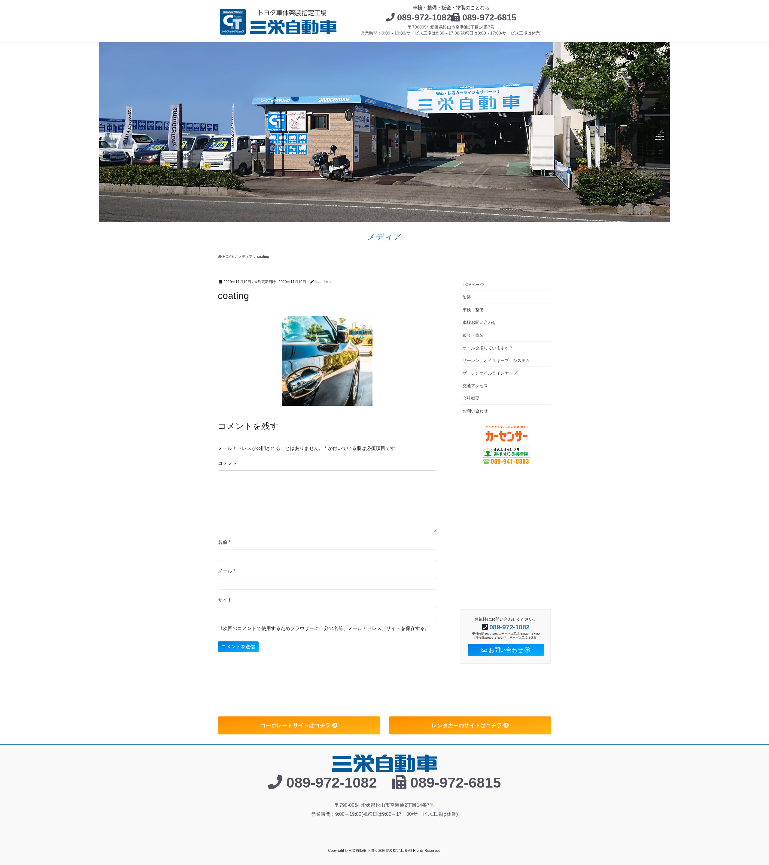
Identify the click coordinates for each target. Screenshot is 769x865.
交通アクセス (475, 385)
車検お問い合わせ (479, 322)
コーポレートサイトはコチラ (296, 725)
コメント (227, 463)
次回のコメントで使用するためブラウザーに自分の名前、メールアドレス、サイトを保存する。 (326, 628)
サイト (225, 599)
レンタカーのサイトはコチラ (467, 725)
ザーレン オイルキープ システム (496, 360)
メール (226, 571)
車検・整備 (473, 309)
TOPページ (473, 284)
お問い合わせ (475, 410)
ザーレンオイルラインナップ (490, 373)
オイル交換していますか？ (488, 347)
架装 (467, 297)
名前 (224, 542)
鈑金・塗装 (473, 335)
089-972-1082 (424, 17)
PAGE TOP (747, 834)
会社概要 (471, 398)
